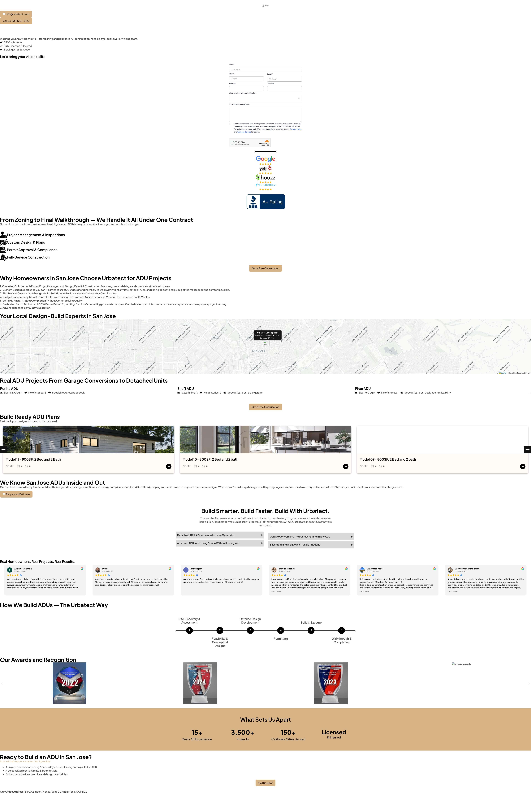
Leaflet (503, 373)
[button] (265, 343)
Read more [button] (276, 591)
